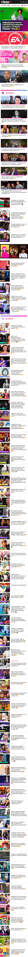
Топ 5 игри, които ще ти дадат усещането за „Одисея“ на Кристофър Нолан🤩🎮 (18, 469)
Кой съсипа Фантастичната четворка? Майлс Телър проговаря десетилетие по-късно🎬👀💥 (18, 338)
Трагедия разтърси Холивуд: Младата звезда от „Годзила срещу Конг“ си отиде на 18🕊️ (19, 383)
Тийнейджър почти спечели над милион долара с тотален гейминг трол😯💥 (12, 26)
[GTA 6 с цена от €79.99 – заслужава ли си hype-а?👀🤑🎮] (5, 909)
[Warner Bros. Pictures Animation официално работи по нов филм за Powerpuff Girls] (5, 920)
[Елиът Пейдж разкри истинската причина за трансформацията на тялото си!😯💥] (5, 288)
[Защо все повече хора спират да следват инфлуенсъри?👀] (5, 803)
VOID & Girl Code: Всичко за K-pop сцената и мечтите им (18, 555)
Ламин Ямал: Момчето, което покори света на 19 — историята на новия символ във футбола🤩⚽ (18, 393)
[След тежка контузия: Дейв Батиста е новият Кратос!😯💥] (14, 76)
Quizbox (9, 319)
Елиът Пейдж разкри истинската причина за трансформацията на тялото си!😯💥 (17, 287)
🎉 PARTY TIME (5, 5)
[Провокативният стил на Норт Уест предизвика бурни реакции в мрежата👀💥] (5, 867)
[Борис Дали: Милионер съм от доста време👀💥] (5, 931)
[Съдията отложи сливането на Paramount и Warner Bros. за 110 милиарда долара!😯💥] (5, 426)
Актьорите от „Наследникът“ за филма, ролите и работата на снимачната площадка (18, 576)
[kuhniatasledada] (23, 251)
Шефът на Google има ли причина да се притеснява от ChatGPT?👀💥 (18, 876)
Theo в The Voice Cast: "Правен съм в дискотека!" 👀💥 (18, 415)
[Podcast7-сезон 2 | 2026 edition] (5, 251)
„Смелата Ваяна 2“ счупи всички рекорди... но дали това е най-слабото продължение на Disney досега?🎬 (18, 609)
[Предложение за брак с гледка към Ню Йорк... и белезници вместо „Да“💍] (5, 748)
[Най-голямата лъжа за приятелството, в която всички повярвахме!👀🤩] (5, 641)
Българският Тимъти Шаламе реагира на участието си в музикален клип (13, 149)
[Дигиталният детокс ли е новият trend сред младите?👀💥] (5, 717)
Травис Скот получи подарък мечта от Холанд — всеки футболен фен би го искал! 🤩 (18, 298)
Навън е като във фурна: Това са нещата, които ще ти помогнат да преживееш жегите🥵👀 (18, 769)
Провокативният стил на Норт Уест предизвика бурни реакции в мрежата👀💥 (18, 866)
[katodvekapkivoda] (14, 251)
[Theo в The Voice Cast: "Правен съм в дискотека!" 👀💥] (5, 416)
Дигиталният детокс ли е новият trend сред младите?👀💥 (18, 716)
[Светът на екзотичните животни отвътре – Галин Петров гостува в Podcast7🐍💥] (5, 941)
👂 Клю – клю (15, 5)
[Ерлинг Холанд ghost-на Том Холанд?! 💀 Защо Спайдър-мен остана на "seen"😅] (5, 524)
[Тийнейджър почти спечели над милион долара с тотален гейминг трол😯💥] (14, 15)
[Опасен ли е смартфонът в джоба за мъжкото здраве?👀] (5, 856)
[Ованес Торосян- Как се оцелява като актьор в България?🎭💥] (14, 171)
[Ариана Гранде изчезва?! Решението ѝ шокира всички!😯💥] (5, 265)
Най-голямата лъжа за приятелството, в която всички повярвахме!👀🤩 (18, 640)
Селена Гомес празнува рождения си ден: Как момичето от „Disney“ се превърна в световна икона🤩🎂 (19, 350)
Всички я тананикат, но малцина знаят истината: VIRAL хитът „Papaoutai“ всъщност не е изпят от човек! (18, 276)
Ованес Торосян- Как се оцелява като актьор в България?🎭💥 (12, 177)
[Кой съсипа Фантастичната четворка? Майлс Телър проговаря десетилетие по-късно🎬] (5, 339)
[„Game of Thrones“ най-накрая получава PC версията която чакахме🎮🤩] (5, 459)
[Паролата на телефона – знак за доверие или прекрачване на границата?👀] (5, 824)
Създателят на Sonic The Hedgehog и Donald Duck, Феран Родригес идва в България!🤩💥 (18, 951)
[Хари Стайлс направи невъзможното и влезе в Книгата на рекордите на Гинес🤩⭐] (5, 674)
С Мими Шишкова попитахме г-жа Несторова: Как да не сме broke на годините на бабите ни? (14, 192)
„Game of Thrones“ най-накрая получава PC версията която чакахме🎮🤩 (18, 459)
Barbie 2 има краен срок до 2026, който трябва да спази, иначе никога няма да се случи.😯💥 (12, 66)
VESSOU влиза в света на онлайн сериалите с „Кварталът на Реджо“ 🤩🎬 (18, 544)
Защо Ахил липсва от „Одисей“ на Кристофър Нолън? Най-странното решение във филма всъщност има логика (18, 404)
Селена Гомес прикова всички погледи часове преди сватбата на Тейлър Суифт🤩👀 (18, 737)
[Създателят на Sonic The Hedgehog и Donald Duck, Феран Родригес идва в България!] (5, 952)
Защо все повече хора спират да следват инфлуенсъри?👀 (17, 802)
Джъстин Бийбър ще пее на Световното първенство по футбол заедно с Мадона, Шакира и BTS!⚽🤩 (19, 480)
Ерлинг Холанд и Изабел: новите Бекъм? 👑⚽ (18, 596)
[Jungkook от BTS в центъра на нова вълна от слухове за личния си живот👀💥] (5, 899)
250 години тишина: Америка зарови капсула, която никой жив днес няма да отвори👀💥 (18, 513)
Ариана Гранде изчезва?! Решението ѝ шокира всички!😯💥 (18, 264)
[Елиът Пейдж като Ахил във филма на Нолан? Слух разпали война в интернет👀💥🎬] (5, 759)
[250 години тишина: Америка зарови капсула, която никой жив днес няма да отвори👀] (5, 513)
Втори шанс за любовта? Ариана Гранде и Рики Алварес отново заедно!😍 (18, 533)
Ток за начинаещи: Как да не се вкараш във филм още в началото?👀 (19, 664)
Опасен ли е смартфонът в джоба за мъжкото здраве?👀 (19, 855)
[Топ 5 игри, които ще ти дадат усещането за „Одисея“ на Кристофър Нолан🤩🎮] (5, 470)
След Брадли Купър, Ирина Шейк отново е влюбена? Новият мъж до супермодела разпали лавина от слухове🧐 (18, 215)
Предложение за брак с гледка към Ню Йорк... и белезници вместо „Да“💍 (18, 747)
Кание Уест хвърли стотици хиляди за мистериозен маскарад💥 (18, 887)
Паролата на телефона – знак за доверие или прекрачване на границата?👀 (19, 824)
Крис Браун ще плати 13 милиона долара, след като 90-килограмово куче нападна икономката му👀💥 (18, 792)
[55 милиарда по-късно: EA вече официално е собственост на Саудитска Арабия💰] (14, 38)
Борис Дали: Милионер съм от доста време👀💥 (18, 929)
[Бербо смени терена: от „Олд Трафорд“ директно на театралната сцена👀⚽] (5, 502)
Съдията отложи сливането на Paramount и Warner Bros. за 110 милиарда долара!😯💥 (18, 426)
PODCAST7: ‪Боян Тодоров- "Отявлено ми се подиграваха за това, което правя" (14, 163)
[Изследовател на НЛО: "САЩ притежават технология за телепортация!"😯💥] (5, 373)
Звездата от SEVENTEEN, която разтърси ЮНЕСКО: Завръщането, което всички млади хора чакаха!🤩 (18, 780)
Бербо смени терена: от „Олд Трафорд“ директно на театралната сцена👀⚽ (18, 502)
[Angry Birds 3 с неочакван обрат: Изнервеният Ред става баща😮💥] (5, 846)
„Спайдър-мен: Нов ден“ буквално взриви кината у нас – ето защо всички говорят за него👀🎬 (18, 202)
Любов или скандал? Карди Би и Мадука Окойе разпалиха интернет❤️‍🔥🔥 (18, 436)
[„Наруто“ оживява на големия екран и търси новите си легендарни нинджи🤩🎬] (5, 631)
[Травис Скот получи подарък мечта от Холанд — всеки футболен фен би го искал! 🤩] (5, 299)
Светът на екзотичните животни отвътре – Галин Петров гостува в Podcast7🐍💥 (19, 941)
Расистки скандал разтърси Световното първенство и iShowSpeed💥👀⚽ (18, 620)
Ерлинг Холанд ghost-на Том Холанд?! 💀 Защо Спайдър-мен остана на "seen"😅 (19, 523)
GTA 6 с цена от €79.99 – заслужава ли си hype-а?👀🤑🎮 (18, 908)
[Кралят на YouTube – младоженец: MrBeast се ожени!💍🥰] (5, 328)
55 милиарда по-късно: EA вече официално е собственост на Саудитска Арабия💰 (13, 47)
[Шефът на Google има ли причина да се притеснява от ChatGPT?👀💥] (5, 878)
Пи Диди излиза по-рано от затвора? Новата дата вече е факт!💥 (18, 225)
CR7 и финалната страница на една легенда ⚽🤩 (19, 683)
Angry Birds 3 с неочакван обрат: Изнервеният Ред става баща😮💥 (18, 845)
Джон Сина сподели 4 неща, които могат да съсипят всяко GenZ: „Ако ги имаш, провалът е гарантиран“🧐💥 (19, 361)
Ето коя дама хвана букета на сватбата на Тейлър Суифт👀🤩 (19, 694)
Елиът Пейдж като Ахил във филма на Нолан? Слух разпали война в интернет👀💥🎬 (18, 759)
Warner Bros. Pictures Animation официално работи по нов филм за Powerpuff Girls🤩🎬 (17, 920)
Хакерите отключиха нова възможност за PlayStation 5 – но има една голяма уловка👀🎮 (18, 727)
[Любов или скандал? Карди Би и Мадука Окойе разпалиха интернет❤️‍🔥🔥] (5, 437)
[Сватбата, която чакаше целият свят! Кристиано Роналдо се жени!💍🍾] (5, 237)
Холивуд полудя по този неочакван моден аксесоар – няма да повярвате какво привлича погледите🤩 (18, 834)
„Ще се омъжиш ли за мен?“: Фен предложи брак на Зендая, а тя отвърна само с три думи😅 (19, 309)
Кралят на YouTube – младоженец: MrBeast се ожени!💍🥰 (18, 327)
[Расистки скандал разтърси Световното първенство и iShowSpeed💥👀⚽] (5, 620)
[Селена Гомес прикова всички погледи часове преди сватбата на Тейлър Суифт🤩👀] (5, 738)
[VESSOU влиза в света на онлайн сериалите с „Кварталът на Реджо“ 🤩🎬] (5, 545)
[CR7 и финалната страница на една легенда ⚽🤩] (5, 685)
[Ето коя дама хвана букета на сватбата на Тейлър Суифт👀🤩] (5, 695)
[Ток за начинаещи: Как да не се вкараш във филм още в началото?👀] (5, 663)
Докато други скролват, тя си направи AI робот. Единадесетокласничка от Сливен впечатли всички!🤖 (18, 813)
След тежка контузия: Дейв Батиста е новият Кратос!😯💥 (12, 85)
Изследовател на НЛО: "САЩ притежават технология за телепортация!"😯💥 (17, 372)
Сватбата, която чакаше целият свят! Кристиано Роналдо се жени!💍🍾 (18, 236)
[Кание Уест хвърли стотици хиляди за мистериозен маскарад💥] (5, 888)
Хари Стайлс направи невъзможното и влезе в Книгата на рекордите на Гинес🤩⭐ (18, 674)
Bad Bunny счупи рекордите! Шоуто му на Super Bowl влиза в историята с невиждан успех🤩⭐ (18, 652)
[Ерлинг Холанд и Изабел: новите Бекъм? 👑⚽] (5, 598)
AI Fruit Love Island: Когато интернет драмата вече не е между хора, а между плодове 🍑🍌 (19, 705)
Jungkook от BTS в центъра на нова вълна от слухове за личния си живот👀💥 (19, 898)
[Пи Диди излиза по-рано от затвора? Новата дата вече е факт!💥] (5, 226)
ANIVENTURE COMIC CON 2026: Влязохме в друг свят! (18, 491)
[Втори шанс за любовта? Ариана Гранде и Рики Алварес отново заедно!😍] (5, 534)
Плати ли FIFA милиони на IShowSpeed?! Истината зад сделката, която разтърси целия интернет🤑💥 (18, 448)
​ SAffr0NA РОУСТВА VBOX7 (18, 585)
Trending (9, 93)
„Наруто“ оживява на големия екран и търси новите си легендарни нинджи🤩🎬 (17, 630)
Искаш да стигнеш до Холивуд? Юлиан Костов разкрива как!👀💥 (18, 565)
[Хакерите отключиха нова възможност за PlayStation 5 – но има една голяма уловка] (5, 727)
